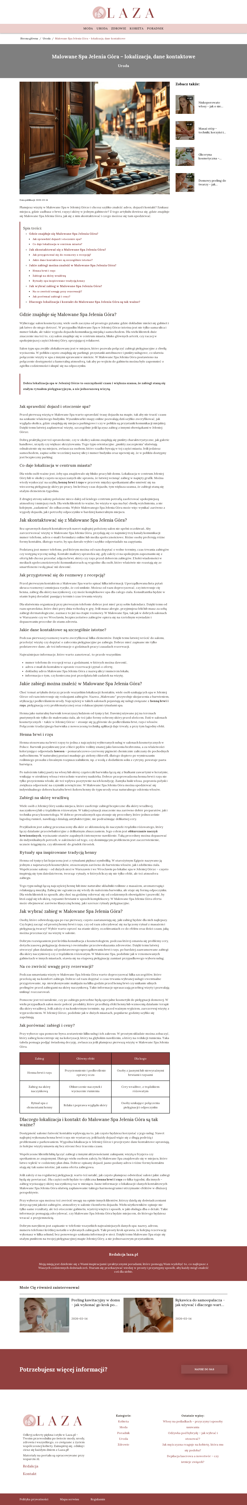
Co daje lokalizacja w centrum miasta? (57, 244)
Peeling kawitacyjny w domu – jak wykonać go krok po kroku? (95, 1302)
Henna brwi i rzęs (44, 270)
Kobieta (136, 28)
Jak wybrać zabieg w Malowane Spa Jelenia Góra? (65, 286)
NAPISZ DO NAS (204, 1369)
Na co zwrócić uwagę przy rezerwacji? (57, 291)
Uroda (102, 28)
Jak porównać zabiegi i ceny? (51, 296)
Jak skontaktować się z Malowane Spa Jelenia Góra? (67, 249)
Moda (88, 28)
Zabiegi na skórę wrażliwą (49, 275)
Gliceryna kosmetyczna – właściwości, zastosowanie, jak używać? (211, 156)
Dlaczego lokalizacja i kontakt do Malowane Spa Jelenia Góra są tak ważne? (84, 302)
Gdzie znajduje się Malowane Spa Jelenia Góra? (63, 233)
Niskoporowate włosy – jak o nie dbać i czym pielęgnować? (210, 104)
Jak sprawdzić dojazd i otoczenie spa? (57, 239)
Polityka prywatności (34, 1499)
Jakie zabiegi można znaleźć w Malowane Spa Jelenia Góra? (72, 265)
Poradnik (155, 28)
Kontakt (30, 1473)
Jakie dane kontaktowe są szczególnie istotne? (63, 260)
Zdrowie (118, 28)
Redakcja (30, 1466)
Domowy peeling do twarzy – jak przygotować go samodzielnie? (212, 182)
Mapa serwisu (69, 1499)
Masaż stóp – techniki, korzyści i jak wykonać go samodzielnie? (211, 130)
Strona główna (29, 38)
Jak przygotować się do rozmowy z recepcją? (62, 254)
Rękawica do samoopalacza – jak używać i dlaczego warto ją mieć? (200, 1302)
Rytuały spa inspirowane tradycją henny (59, 280)
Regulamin (98, 1499)
